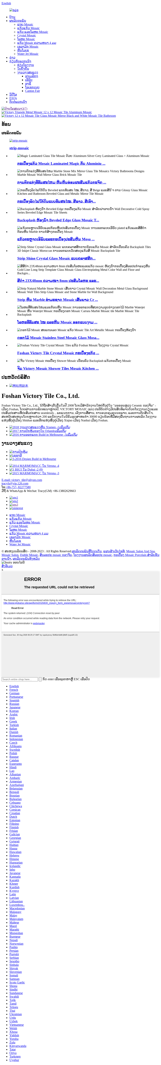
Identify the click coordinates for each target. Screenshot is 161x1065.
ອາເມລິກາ (31, 76)
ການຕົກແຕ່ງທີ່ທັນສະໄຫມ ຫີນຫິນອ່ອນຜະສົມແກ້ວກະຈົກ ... (61, 182)
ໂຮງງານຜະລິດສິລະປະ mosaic (92, 555)
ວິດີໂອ (13, 94)
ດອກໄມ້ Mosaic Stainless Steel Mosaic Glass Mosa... (58, 338)
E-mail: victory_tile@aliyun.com (22, 480)
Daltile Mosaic (29, 555)
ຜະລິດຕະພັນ (17, 20)
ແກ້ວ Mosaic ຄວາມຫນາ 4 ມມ (36, 42)
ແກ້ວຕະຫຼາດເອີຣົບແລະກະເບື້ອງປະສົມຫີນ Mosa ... (56, 239)
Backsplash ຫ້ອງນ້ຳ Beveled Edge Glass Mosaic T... (58, 220)
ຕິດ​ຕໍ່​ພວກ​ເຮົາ (18, 101)
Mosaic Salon (10, 555)
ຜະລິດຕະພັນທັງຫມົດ (26, 558)
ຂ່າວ (12, 57)
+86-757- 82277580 (18, 487)
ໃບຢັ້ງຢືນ (23, 68)
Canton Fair (32, 90)
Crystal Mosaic (26, 35)
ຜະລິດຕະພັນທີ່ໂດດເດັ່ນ (87, 551)
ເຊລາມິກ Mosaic (27, 46)
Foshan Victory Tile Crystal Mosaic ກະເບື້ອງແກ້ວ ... (58, 353)
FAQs (13, 98)
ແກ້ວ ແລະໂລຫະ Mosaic (32, 32)
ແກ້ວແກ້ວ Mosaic (28, 28)
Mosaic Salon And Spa (140, 551)
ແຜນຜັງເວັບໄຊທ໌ (114, 551)
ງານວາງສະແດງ (27, 72)
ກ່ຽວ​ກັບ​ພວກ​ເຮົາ (20, 61)
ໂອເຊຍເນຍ (32, 87)
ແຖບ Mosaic (25, 24)
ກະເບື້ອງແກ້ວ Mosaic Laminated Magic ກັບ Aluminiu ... (61, 163)
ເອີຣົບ (28, 80)
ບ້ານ (12, 17)
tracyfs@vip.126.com (15, 483)
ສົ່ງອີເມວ (7, 566)
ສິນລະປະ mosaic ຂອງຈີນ (56, 555)
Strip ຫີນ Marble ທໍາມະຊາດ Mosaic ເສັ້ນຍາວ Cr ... (57, 300)
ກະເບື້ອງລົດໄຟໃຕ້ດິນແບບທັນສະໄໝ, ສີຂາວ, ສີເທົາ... (56, 201)
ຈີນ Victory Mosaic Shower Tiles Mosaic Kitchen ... (58, 368)
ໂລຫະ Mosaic (26, 39)
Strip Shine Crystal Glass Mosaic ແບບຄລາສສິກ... (56, 258)
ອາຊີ (28, 83)
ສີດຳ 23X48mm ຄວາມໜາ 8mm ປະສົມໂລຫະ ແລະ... (58, 281)
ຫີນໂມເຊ (23, 50)
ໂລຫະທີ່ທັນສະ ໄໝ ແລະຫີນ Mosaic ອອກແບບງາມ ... (57, 322)
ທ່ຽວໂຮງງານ (25, 65)
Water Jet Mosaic (27, 53)
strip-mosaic (19, 148)
